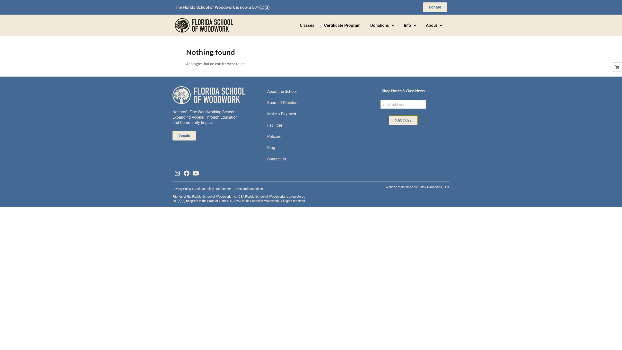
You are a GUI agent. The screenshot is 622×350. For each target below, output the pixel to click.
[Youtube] (195, 173)
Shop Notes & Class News (403, 90)
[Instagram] (177, 173)
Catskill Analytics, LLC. (433, 187)
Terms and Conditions (248, 189)
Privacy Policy (182, 189)
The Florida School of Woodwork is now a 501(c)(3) (222, 7)
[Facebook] (186, 173)
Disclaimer (223, 189)
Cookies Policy (204, 189)
